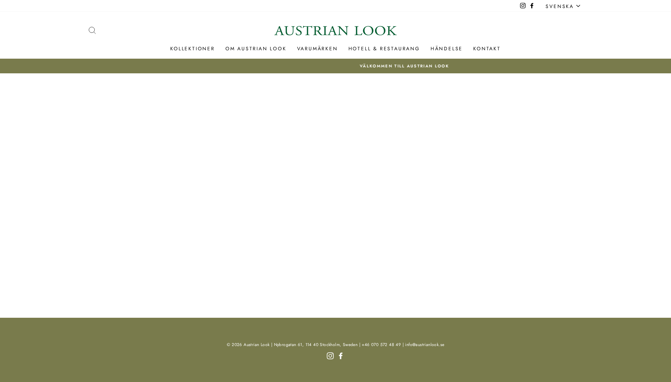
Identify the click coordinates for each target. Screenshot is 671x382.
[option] (336, 66)
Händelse (447, 48)
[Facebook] (340, 355)
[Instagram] (330, 355)
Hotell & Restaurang (384, 48)
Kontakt (487, 48)
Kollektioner (192, 48)
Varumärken (317, 48)
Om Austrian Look (256, 48)
